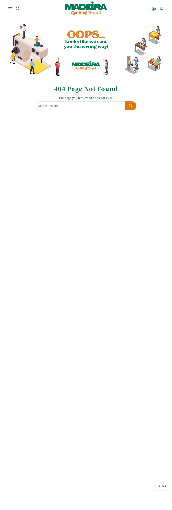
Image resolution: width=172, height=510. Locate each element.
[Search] (130, 105)
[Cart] (161, 8)
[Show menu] (10, 8)
